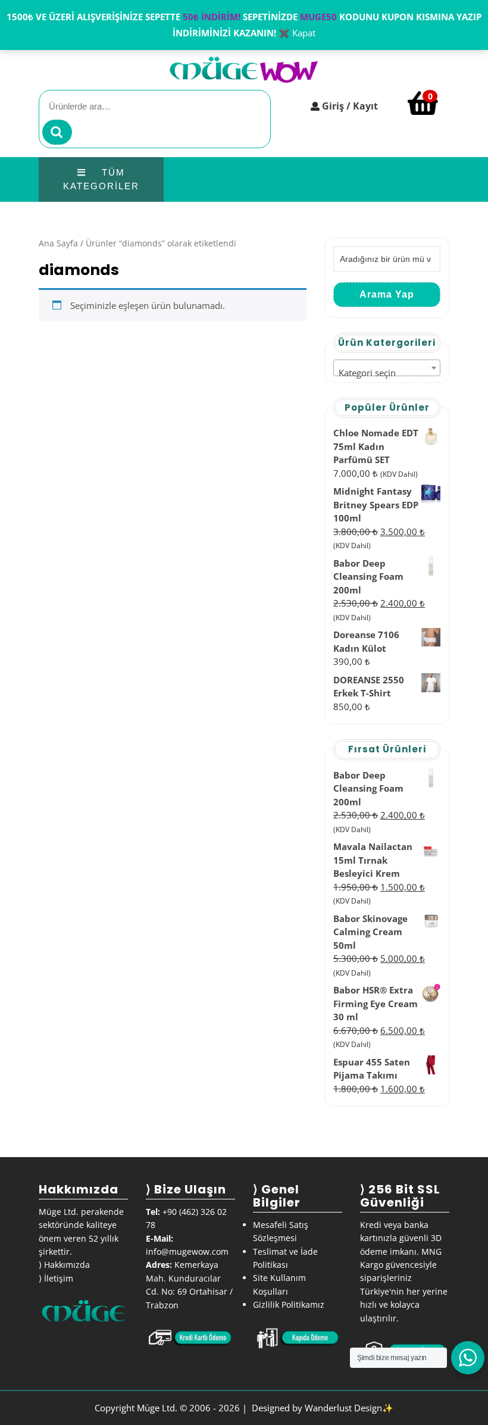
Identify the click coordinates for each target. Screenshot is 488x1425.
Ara (57, 132)
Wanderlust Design (343, 1408)
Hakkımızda (67, 1264)
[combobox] (386, 368)
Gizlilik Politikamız (288, 1304)
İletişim (58, 1278)
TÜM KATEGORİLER (101, 179)
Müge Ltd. (157, 1408)
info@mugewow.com (187, 1251)
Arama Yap (386, 294)
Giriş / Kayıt (350, 105)
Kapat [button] (303, 33)
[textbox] (387, 373)
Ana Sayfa (58, 243)
